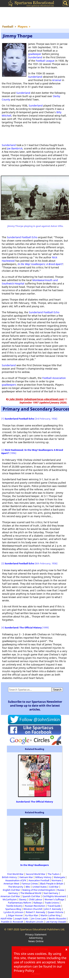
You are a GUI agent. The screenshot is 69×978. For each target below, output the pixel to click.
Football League (45, 60)
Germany (13, 893)
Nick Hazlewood (14, 449)
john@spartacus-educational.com (44, 399)
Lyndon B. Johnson (14, 912)
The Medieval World (30, 893)
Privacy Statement (36, 934)
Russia (60, 889)
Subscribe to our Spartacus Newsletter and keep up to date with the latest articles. (35, 705)
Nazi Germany (51, 893)
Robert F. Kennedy (35, 912)
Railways (37, 902)
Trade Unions (52, 902)
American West (11, 883)
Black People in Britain (51, 883)
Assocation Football (38, 880)
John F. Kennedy (52, 909)
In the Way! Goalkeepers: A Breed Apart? (40, 264)
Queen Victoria (55, 912)
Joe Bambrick (14, 148)
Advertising (36, 938)
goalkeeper (34, 54)
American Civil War (10, 896)
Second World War (35, 874)
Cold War (54, 886)
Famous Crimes (30, 883)
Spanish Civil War (31, 896)
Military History (43, 877)
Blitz (28, 886)
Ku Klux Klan (31, 915)
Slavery (23, 899)
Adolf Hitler (6, 918)
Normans (56, 880)
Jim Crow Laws (38, 918)
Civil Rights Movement (54, 896)
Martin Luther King (51, 915)
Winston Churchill (32, 909)
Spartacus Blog (13, 909)
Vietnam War (26, 877)
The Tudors (53, 874)
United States (39, 886)
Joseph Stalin (22, 918)
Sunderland (35, 57)
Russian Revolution (35, 905)
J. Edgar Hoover (14, 915)
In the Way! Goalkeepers (34, 865)
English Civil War (11, 889)
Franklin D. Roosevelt (12, 921)
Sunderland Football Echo (22, 237)
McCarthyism (10, 899)
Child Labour (35, 899)
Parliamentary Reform (19, 902)
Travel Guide (54, 905)
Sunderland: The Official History (23, 627)
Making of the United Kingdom (38, 889)
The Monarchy (15, 886)
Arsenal (56, 80)
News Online (36, 941)
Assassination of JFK (15, 880)
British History (9, 877)
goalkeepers (9, 384)
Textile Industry (14, 905)
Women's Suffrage (54, 899)
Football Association (54, 378)
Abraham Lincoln (34, 921)
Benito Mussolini (57, 918)
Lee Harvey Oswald (56, 921)
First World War (15, 874)
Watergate (59, 877)
